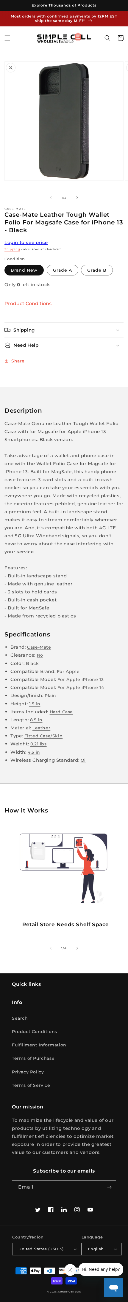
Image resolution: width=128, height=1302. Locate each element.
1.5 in (34, 704)
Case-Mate (39, 647)
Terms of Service (31, 1085)
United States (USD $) (40, 1248)
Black (32, 663)
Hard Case (61, 712)
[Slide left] (50, 197)
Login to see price (26, 242)
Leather (41, 728)
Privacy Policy (28, 1072)
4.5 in (34, 752)
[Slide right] (77, 197)
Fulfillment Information (39, 1045)
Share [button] (18, 361)
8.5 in (36, 720)
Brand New (24, 270)
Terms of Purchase (33, 1058)
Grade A (62, 270)
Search (20, 1018)
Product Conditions (27, 303)
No (40, 655)
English (96, 1248)
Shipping (12, 249)
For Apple (68, 671)
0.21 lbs (38, 744)
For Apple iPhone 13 (80, 679)
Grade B (97, 270)
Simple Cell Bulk (69, 1291)
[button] (7, 38)
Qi (83, 760)
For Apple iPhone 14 (80, 687)
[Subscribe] (109, 1187)
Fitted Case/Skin (43, 736)
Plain (50, 695)
